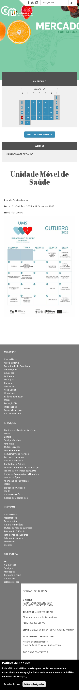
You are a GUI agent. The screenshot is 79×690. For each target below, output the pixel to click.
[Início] (17, 11)
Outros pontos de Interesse (18, 527)
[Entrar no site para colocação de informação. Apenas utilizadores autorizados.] (71, 3)
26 (39, 117)
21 (51, 112)
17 (28, 112)
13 (45, 107)
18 (34, 112)
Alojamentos (10, 517)
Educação (9, 372)
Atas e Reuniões (12, 450)
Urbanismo (9, 393)
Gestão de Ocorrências (16, 497)
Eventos (8, 545)
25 (34, 117)
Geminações (10, 369)
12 (39, 107)
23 (22, 117)
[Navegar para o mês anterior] (21, 88)
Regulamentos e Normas (16, 453)
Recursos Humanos (14, 457)
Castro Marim (10, 359)
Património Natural (13, 538)
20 (45, 112)
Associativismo (11, 362)
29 (57, 117)
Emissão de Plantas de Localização (21, 467)
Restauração (10, 521)
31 (28, 122)
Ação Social (10, 389)
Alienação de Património (16, 480)
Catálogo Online (12, 575)
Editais (7, 436)
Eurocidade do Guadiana (17, 366)
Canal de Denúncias (14, 494)
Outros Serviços (12, 447)
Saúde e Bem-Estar (13, 396)
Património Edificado (14, 531)
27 (45, 117)
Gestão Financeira (13, 460)
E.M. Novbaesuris (12, 413)
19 (39, 112)
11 (34, 107)
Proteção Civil (11, 403)
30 (22, 122)
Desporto (9, 386)
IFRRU (7, 484)
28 (51, 117)
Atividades (9, 541)
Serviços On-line (12, 440)
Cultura (8, 383)
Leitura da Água (12, 477)
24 (28, 117)
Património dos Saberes (16, 534)
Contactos (9, 578)
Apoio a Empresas (13, 410)
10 (28, 107)
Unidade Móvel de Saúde (19, 154)
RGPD (7, 491)
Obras (7, 399)
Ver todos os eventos (39, 134)
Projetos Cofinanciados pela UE (20, 470)
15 (57, 107)
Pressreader (13, 581)
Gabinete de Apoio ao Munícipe (20, 430)
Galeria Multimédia (13, 524)
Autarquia (9, 379)
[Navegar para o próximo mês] (57, 88)
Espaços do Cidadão (14, 487)
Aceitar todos (12, 684)
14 (51, 107)
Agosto (39, 88)
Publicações (10, 406)
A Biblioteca (10, 564)
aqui (22, 676)
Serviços (8, 568)
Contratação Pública (14, 464)
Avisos (7, 433)
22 (57, 112)
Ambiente (9, 376)
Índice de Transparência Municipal (21, 474)
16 (22, 112)
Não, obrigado (34, 684)
